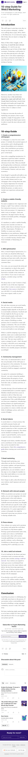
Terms (17, 745)
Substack (6, 754)
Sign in (25, 2)
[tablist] (7, 664)
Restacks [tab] (11, 664)
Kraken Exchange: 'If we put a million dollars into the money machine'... (10, 689)
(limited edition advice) (7, 718)
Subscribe (19, 2)
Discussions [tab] (12, 683)
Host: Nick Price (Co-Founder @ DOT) (9, 693)
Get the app (21, 750)
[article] (14, 692)
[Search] (25, 683)
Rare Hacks (4, 716)
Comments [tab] (4, 664)
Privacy (13, 745)
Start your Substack (10, 750)
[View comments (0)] (6, 20)
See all (4, 725)
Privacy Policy (14, 642)
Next (23, 654)
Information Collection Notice (16, 641)
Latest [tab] (6, 683)
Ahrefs (3, 279)
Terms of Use (21, 639)
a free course (12, 289)
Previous (6, 654)
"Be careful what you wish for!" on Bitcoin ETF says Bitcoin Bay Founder (9, 703)
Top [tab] (3, 683)
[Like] (2, 20)
